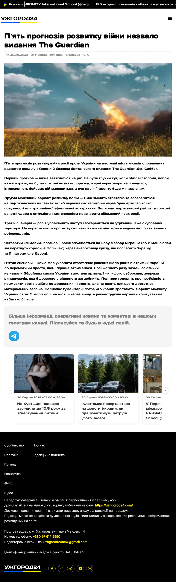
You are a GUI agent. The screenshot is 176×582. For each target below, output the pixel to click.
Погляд (10, 464)
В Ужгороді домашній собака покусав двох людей (128, 4)
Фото (8, 483)
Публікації (72, 55)
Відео (8, 493)
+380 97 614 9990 (46, 536)
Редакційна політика (48, 455)
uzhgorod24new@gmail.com (65, 542)
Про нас (38, 445)
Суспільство (14, 445)
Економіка (12, 474)
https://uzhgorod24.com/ (114, 505)
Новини (41, 55)
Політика (55, 55)
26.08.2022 (19, 55)
